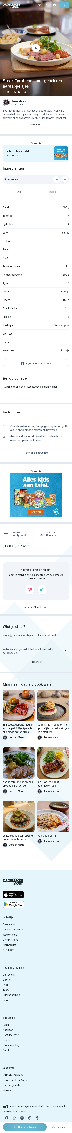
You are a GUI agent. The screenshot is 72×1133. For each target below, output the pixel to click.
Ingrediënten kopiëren (38, 363)
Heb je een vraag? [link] (19, 1106)
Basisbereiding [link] (11, 1045)
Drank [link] (6, 1050)
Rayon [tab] (52, 192)
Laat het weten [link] (42, 607)
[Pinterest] (30, 1118)
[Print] (54, 5)
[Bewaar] (30, 694)
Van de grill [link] (9, 974)
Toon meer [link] (36, 662)
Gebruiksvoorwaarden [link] (56, 1106)
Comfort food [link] (10, 939)
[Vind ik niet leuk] (30, 590)
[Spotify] (37, 1118)
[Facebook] (6, 1118)
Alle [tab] (19, 192)
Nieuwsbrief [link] (9, 944)
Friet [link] (5, 984)
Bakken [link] (7, 979)
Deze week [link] (9, 924)
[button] (9, 545)
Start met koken (27, 1127)
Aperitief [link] (8, 1030)
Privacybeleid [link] (36, 1106)
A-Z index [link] (8, 950)
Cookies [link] (7, 1112)
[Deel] (47, 5)
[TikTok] (14, 1118)
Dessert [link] (7, 1040)
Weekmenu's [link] (10, 934)
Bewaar (61, 1127)
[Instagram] (22, 1118)
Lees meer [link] (36, 124)
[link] (11, 5)
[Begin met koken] (36, 48)
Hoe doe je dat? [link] (11, 1085)
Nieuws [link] (7, 1090)
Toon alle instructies (36, 452)
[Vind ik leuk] (42, 590)
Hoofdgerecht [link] (11, 1035)
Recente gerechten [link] (13, 929)
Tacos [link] (6, 990)
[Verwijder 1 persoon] (56, 179)
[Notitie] (39, 5)
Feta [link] (5, 1000)
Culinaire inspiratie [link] (13, 1075)
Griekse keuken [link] (11, 995)
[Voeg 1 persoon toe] (65, 179)
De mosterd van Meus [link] (15, 1080)
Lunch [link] (6, 1024)
